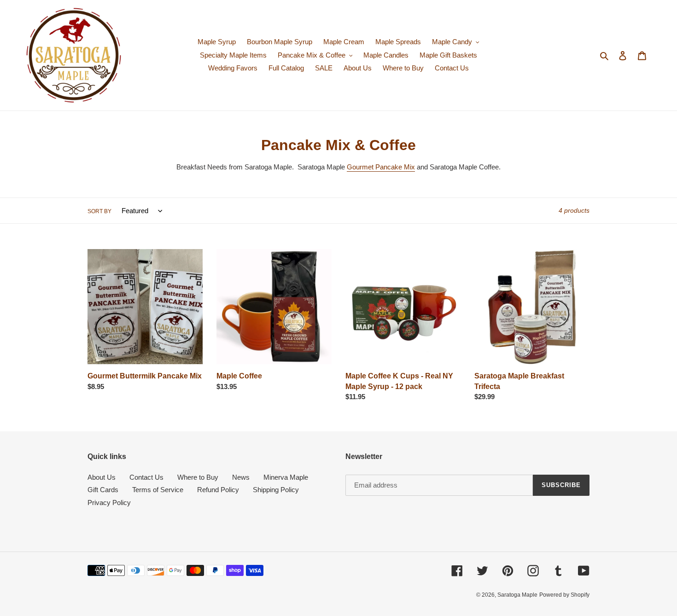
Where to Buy (197, 477)
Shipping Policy (276, 490)
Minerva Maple (285, 477)
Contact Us (146, 477)
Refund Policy (218, 490)
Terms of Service (157, 490)
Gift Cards (103, 490)
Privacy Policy (109, 502)
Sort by (99, 211)
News (241, 477)
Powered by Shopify (564, 595)
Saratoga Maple (517, 595)
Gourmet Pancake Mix (381, 167)
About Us (102, 477)
